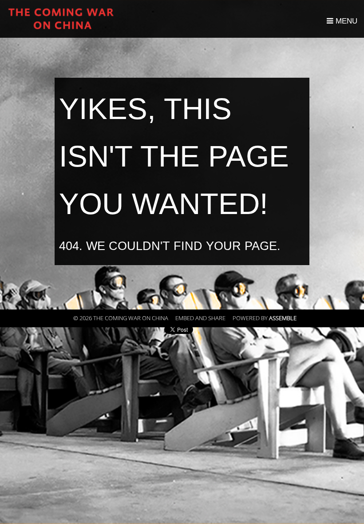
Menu (345, 21)
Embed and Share (200, 318)
